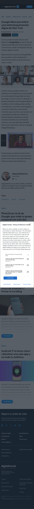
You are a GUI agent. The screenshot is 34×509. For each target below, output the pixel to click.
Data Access (17, 284)
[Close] (30, 225)
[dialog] (17, 254)
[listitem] (17, 255)
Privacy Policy (27, 284)
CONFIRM (10, 278)
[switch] (27, 259)
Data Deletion (7, 284)
